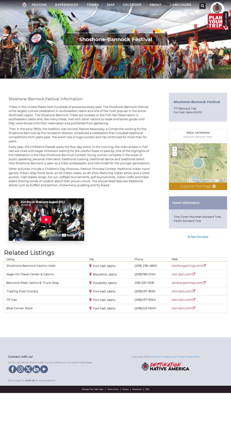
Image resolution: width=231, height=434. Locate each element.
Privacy (125, 389)
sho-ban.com (182, 274)
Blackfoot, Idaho (104, 274)
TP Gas (11, 300)
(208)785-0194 (145, 274)
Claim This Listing (199, 236)
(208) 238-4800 (146, 266)
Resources (137, 389)
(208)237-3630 (145, 291)
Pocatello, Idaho (104, 283)
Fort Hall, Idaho (104, 266)
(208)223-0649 (145, 308)
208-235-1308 (144, 283)
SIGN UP (30, 380)
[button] (39, 6)
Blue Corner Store (19, 308)
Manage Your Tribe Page (92, 389)
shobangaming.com (187, 266)
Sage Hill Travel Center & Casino (30, 274)
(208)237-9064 (145, 300)
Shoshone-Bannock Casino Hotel (30, 266)
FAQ (147, 389)
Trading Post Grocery (22, 291)
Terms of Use (112, 389)
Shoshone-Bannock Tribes (198, 136)
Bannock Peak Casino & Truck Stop (32, 283)
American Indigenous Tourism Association (175, 356)
